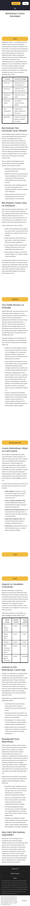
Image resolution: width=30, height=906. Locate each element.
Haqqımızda (15, 868)
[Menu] (15, 9)
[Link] (4, 3)
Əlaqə (15, 878)
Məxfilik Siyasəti (15, 873)
